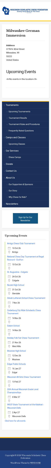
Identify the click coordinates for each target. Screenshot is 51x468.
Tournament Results (18, 118)
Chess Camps (15, 157)
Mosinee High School (16, 351)
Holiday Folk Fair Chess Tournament (23, 338)
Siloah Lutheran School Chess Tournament (26, 298)
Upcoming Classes (17, 144)
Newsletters (12, 204)
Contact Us (11, 171)
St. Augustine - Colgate (17, 272)
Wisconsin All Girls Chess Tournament (24, 377)
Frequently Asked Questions (21, 131)
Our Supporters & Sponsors (21, 184)
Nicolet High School (15, 285)
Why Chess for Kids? (18, 197)
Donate (9, 164)
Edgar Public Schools (16, 364)
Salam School (13, 326)
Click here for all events (15, 421)
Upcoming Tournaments (19, 111)
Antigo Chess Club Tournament (21, 243)
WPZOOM (35, 463)
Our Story (13, 191)
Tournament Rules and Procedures (24, 124)
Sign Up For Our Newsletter (25, 219)
